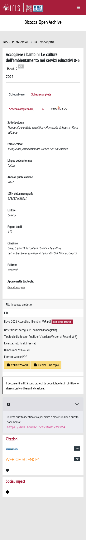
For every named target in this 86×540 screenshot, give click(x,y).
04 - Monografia (44, 42)
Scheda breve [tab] (17, 94)
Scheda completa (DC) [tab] (21, 109)
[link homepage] (13, 7)
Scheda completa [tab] (41, 94)
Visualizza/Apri (19, 365)
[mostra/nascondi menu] (78, 8)
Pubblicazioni (20, 42)
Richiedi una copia (48, 365)
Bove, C (12, 68)
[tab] (43, 109)
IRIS (5, 42)
